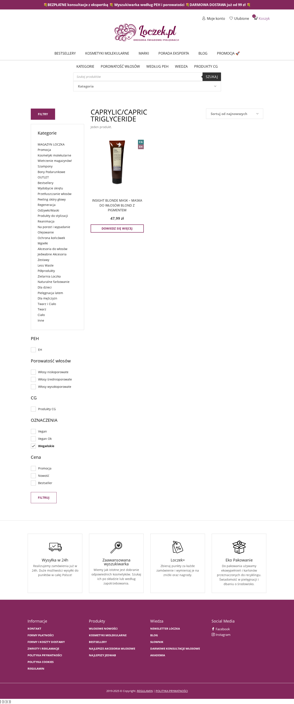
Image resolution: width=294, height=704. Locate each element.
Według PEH (157, 66)
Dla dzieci (45, 287)
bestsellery (98, 642)
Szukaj (212, 76)
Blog (202, 53)
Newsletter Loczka (165, 628)
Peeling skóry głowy (52, 199)
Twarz (42, 309)
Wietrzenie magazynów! (55, 161)
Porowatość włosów (120, 66)
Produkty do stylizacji (53, 216)
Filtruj (44, 497)
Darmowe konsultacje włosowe (175, 648)
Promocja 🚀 (228, 53)
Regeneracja (47, 205)
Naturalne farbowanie (54, 282)
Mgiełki (43, 243)
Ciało (41, 315)
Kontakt (34, 628)
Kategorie (85, 66)
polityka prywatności (172, 691)
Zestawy (43, 260)
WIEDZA (181, 66)
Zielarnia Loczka (49, 276)
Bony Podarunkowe (51, 172)
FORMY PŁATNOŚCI (41, 635)
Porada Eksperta (173, 53)
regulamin (145, 691)
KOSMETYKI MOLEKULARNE (108, 635)
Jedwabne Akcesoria (52, 254)
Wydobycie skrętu (50, 188)
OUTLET (43, 177)
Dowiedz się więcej (117, 228)
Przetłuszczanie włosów (54, 194)
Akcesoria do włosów (52, 249)
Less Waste (46, 265)
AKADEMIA (157, 655)
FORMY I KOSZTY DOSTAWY (46, 642)
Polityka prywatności (45, 655)
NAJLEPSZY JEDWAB (102, 655)
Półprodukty (46, 271)
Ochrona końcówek (51, 238)
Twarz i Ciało (47, 304)
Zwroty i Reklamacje (43, 648)
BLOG (154, 635)
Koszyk (262, 18)
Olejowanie (46, 232)
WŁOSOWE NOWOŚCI (103, 628)
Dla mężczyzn (47, 298)
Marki (144, 53)
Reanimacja (46, 221)
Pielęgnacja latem (50, 293)
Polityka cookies (41, 662)
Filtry (43, 114)
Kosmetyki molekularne (107, 53)
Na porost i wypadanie (54, 227)
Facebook (222, 629)
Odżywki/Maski (48, 210)
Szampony (45, 166)
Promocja (44, 150)
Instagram (223, 634)
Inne (41, 320)
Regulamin (36, 668)
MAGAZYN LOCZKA (51, 144)
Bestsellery (65, 53)
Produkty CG (206, 66)
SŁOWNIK (156, 642)
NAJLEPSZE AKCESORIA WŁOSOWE (112, 648)
